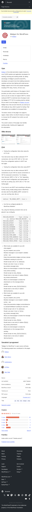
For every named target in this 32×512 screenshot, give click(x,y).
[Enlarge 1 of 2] (13, 136)
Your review (4, 430)
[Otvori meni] (29, 2)
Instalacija (5, 55)
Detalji (4, 47)
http (18, 400)
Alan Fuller (7, 372)
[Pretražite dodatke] (17, 17)
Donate (19, 469)
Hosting (3, 456)
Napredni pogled (5, 405)
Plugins (19, 456)
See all (29, 430)
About (3, 451)
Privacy (3, 459)
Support (3, 466)
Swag (19, 472)
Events (19, 466)
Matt (3, 479)
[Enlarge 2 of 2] (28, 136)
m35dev (7, 367)
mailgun (24, 400)
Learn (3, 464)
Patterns (19, 459)
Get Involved (20, 464)
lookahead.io (8, 362)
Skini (3, 42)
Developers (4, 469)
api (15, 400)
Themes (19, 453)
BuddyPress (5, 484)
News (3, 453)
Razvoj (5, 59)
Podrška (5, 63)
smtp (29, 400)
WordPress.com (6, 476)
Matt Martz (8, 357)
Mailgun (14, 36)
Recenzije (5, 51)
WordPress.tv (5, 472)
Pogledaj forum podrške (8, 442)
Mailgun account (24, 102)
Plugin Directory (5, 6)
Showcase (19, 451)
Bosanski (7, 491)
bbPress (4, 482)
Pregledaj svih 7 (27, 397)
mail (21, 400)
